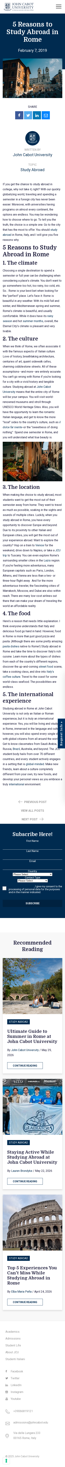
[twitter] (28, 115)
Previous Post (35, 802)
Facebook (16, 1371)
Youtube (15, 1399)
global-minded (35, 764)
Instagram (16, 1392)
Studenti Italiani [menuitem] (15, 1359)
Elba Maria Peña (21, 1291)
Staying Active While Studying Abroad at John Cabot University (32, 1157)
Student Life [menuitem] (13, 1345)
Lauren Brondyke (21, 1171)
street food (46, 666)
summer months (33, 321)
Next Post (30, 819)
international (16, 784)
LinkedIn (15, 1385)
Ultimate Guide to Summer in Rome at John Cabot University (32, 1036)
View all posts (32, 810)
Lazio (47, 560)
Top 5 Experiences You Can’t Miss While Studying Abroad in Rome (32, 1275)
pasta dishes (11, 646)
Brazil (16, 749)
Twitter (15, 1378)
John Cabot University (32, 155)
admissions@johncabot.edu (30, 1422)
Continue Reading (25, 1065)
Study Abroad (32, 170)
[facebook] (19, 115)
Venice (39, 545)
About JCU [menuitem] (12, 1352)
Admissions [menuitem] (13, 1338)
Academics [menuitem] (12, 1331)
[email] (46, 115)
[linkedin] (37, 115)
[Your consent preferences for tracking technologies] (6, 1460)
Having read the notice (21, 886)
